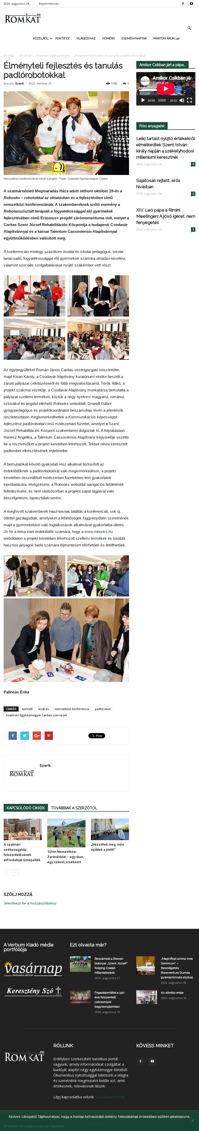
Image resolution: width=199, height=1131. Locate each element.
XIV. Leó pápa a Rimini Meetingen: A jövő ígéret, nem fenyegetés (165, 216)
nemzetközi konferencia (72, 709)
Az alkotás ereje (172, 992)
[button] (189, 28)
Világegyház (86, 38)
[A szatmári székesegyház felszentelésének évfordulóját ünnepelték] (23, 829)
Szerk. (20, 83)
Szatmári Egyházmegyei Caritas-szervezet (36, 715)
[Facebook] (183, 3)
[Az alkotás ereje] (146, 997)
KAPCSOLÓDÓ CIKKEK (26, 808)
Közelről (40, 38)
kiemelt (27, 709)
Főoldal (9, 55)
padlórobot (103, 709)
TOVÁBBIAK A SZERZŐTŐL (74, 808)
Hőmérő (108, 38)
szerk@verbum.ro (110, 1096)
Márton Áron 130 (166, 38)
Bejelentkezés (49, 3)
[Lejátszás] (143, 100)
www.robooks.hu (98, 531)
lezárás (43, 709)
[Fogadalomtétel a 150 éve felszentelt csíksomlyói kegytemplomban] (80, 996)
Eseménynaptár (134, 38)
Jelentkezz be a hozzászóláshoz (30, 903)
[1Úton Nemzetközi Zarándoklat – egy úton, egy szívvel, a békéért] (66, 833)
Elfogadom (99, 1123)
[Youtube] (191, 3)
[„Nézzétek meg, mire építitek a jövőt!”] (110, 829)
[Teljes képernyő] (189, 100)
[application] (165, 89)
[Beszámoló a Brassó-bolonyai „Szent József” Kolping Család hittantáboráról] (80, 964)
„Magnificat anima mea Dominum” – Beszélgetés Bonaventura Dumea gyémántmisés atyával (177, 968)
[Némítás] (181, 100)
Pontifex (62, 38)
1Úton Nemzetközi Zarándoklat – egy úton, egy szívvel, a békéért (65, 857)
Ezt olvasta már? (88, 944)
